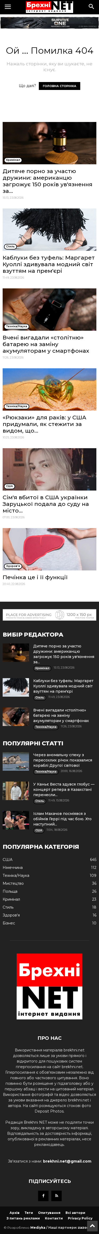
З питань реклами (23, 1218)
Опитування (49, 1213)
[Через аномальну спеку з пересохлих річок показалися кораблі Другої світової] (16, 761)
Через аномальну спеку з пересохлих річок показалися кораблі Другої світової (62, 760)
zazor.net (86, 1228)
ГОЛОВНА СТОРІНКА (59, 86)
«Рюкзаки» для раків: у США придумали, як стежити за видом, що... (44, 424)
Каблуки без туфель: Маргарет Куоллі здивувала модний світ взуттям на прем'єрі (49, 264)
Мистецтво (13, 883)
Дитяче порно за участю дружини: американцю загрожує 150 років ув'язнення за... (47, 181)
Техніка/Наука (16, 875)
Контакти (54, 1218)
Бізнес (9, 923)
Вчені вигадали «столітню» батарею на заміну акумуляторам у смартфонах (46, 344)
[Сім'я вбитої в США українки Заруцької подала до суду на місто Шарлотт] (49, 469)
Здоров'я (11, 915)
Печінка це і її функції (35, 577)
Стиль (8, 907)
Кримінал (11, 899)
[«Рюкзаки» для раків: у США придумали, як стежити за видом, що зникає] (49, 389)
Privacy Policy (80, 1218)
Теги (29, 1213)
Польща (10, 891)
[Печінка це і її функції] (49, 549)
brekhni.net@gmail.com (67, 1161)
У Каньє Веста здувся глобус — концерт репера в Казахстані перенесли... (64, 789)
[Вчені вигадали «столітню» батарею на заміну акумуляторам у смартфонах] (49, 309)
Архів (15, 1213)
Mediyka (37, 1228)
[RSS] (56, 1196)
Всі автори (75, 1213)
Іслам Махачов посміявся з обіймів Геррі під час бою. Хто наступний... (62, 819)
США (7, 859)
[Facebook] (43, 1196)
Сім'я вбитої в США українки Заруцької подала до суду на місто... (46, 504)
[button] (91, 7)
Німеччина (13, 867)
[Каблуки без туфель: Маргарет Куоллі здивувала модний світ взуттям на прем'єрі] (49, 229)
